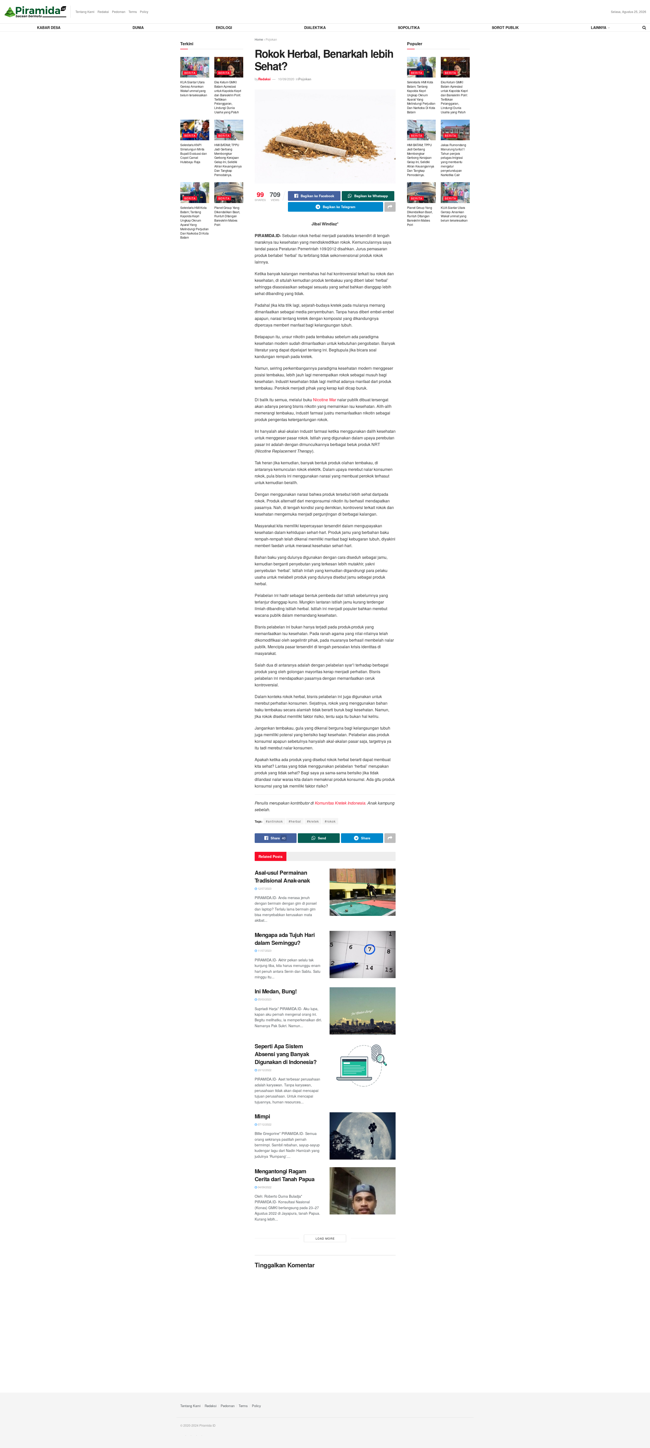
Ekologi (224, 27)
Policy (144, 11)
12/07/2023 (264, 888)
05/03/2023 (264, 999)
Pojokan (271, 39)
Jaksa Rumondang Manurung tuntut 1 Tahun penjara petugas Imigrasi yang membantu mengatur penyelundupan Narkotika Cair (453, 160)
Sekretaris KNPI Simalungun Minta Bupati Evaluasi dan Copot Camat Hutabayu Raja (193, 153)
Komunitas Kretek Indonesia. (340, 803)
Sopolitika (409, 27)
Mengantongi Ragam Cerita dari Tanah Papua (285, 1175)
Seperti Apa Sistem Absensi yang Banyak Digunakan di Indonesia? (286, 1054)
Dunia (138, 27)
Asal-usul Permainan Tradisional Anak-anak (282, 876)
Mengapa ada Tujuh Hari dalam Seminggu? (285, 939)
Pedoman (118, 11)
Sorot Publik (505, 27)
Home (259, 39)
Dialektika (315, 27)
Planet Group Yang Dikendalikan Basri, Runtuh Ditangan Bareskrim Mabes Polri (227, 216)
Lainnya (598, 27)
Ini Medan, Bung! (276, 991)
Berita (190, 73)
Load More (325, 1238)
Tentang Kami (84, 11)
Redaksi (103, 11)
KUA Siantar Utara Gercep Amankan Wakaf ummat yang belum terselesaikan (193, 88)
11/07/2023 (264, 950)
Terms (132, 11)
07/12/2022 (264, 1124)
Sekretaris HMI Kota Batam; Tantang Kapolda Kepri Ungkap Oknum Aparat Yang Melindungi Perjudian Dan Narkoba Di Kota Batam (194, 222)
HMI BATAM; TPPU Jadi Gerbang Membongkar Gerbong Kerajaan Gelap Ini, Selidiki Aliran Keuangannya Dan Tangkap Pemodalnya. (228, 160)
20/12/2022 (264, 1070)
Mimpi (262, 1116)
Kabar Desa (48, 27)
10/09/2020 (286, 78)
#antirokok (274, 821)
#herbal (295, 821)
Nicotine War (324, 400)
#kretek (313, 821)
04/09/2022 (264, 1187)
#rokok (330, 821)
